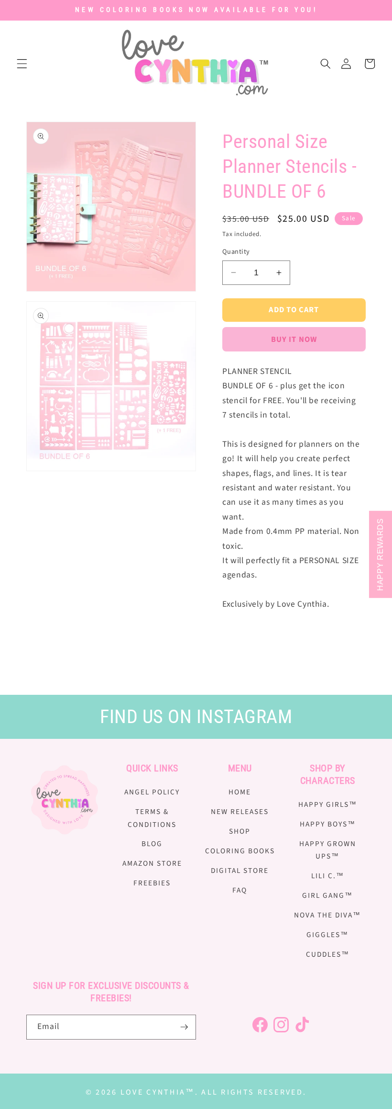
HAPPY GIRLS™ (327, 804)
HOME (240, 792)
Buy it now (294, 339)
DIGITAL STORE (240, 870)
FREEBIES (152, 883)
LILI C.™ (327, 876)
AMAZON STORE (152, 863)
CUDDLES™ (327, 954)
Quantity (236, 252)
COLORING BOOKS (240, 851)
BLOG (152, 843)
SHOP (239, 831)
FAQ (239, 890)
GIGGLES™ (327, 934)
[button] (22, 63)
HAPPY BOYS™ (328, 824)
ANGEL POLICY (152, 792)
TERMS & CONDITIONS (152, 818)
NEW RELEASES (240, 811)
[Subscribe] (184, 1027)
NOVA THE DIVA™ (327, 915)
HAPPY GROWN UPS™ (327, 850)
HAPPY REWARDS (380, 554)
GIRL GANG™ (327, 895)
